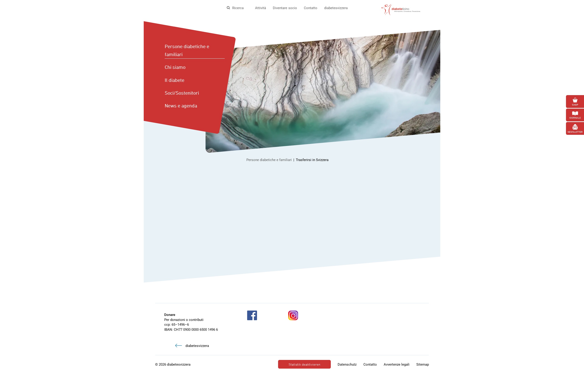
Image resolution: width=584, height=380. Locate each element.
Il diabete (174, 80)
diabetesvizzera (336, 8)
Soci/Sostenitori (182, 93)
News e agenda (181, 105)
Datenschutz (347, 364)
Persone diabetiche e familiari (187, 50)
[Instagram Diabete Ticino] (293, 315)
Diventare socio (285, 8)
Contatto (310, 8)
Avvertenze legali (396, 364)
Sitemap (422, 364)
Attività (260, 8)
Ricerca (238, 8)
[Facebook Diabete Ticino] (252, 315)
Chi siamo (175, 67)
